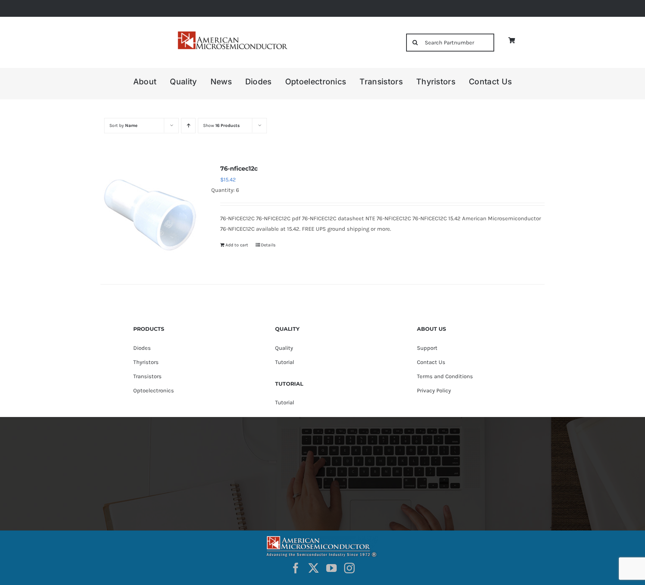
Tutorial (284, 362)
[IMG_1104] (232, 33)
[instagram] (349, 568)
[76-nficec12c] (151, 214)
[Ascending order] (188, 125)
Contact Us (431, 362)
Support (427, 348)
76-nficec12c (239, 168)
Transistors (147, 376)
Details (268, 245)
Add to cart (236, 245)
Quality (284, 348)
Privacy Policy (434, 390)
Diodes (142, 348)
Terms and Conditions (445, 376)
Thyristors (146, 362)
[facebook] (295, 568)
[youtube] (331, 568)
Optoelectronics (153, 390)
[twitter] (313, 568)
